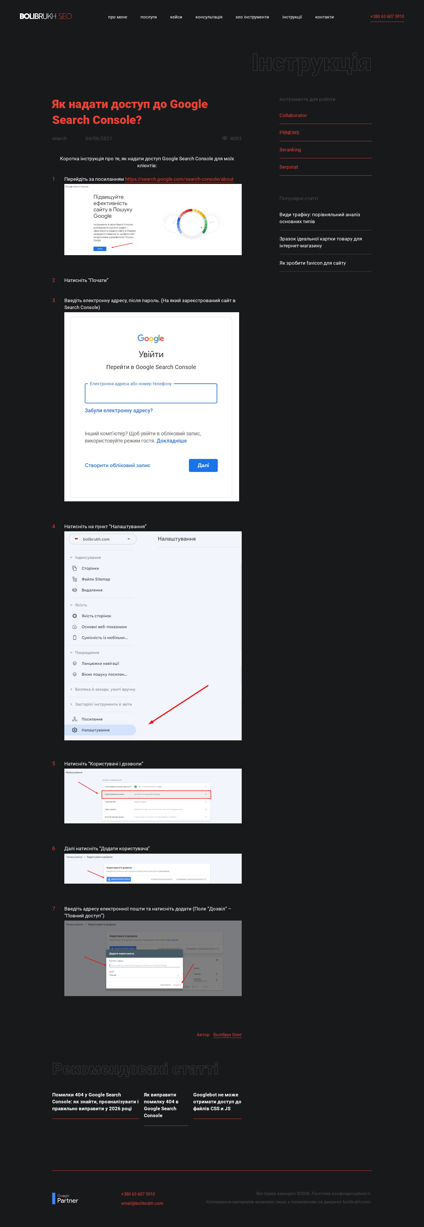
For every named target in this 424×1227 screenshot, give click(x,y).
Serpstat (288, 167)
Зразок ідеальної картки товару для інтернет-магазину (320, 242)
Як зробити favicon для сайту (312, 263)
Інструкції (292, 17)
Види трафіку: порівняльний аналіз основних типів (319, 218)
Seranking (290, 150)
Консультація (209, 17)
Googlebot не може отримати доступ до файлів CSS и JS (217, 1101)
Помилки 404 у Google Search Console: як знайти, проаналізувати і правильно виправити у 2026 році (95, 1101)
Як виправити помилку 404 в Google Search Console (161, 1105)
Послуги (148, 17)
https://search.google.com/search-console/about (179, 179)
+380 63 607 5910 (387, 16)
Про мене (117, 17)
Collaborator (293, 115)
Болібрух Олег (227, 1034)
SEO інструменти (252, 17)
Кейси (176, 17)
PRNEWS (289, 133)
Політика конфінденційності (341, 1193)
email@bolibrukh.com (142, 1203)
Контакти (324, 17)
